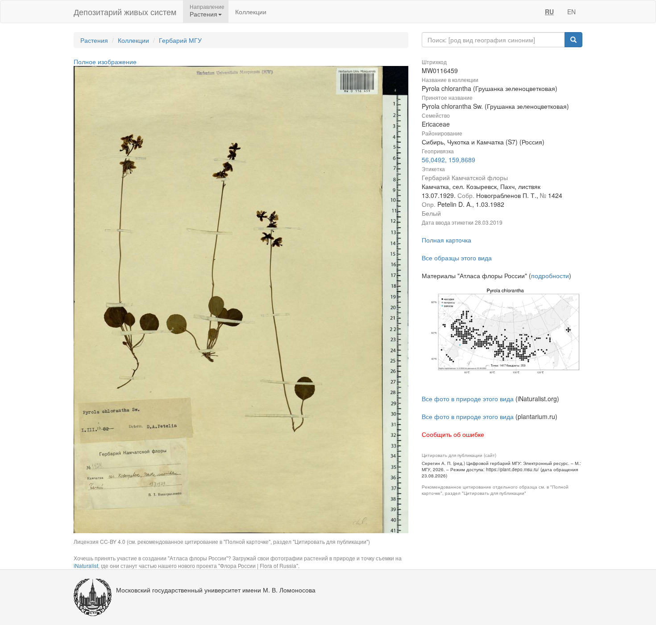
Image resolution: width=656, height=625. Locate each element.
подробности (550, 275)
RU (549, 11)
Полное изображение (105, 61)
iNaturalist (86, 565)
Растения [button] (203, 13)
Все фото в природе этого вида (468, 398)
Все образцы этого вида (457, 257)
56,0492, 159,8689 (448, 159)
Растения (94, 40)
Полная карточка (446, 239)
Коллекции (250, 11)
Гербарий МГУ (180, 40)
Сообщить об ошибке (453, 434)
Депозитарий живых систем (125, 11)
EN (571, 11)
